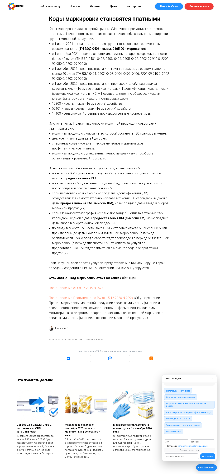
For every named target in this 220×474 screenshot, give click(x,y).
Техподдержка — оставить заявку (183, 425)
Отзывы (95, 6)
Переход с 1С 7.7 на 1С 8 (178, 418)
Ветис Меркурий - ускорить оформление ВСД (188, 412)
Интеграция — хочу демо (178, 391)
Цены (113, 6)
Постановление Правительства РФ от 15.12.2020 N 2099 (91, 298)
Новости (75, 6)
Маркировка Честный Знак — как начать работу (186, 404)
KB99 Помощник (206, 467)
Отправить (207, 456)
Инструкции (134, 6)
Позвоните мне (173, 431)
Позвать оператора (189, 450)
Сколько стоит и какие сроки (180, 397)
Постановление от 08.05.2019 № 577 (76, 288)
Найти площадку (49, 6)
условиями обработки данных (192, 446)
